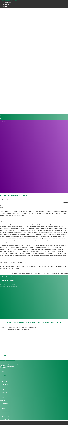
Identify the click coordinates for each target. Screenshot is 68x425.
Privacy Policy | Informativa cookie (4, 422)
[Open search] (2, 116)
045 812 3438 (3, 366)
